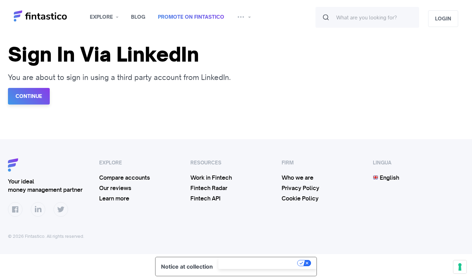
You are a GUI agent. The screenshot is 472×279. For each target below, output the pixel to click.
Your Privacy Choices (258, 263)
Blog (138, 17)
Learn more (114, 198)
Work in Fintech (211, 177)
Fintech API (205, 198)
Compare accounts (124, 177)
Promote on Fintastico (191, 17)
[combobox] (367, 17)
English (388, 177)
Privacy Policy (300, 187)
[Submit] (325, 17)
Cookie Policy (300, 198)
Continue (29, 96)
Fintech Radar (208, 187)
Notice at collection (187, 266)
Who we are (297, 177)
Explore (101, 17)
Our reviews (115, 187)
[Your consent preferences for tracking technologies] (459, 266)
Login (443, 19)
